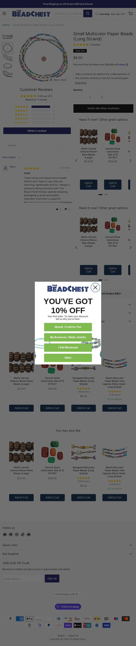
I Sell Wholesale (68, 347)
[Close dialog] (95, 287)
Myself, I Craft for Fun (68, 327)
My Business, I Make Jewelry (68, 337)
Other (68, 357)
